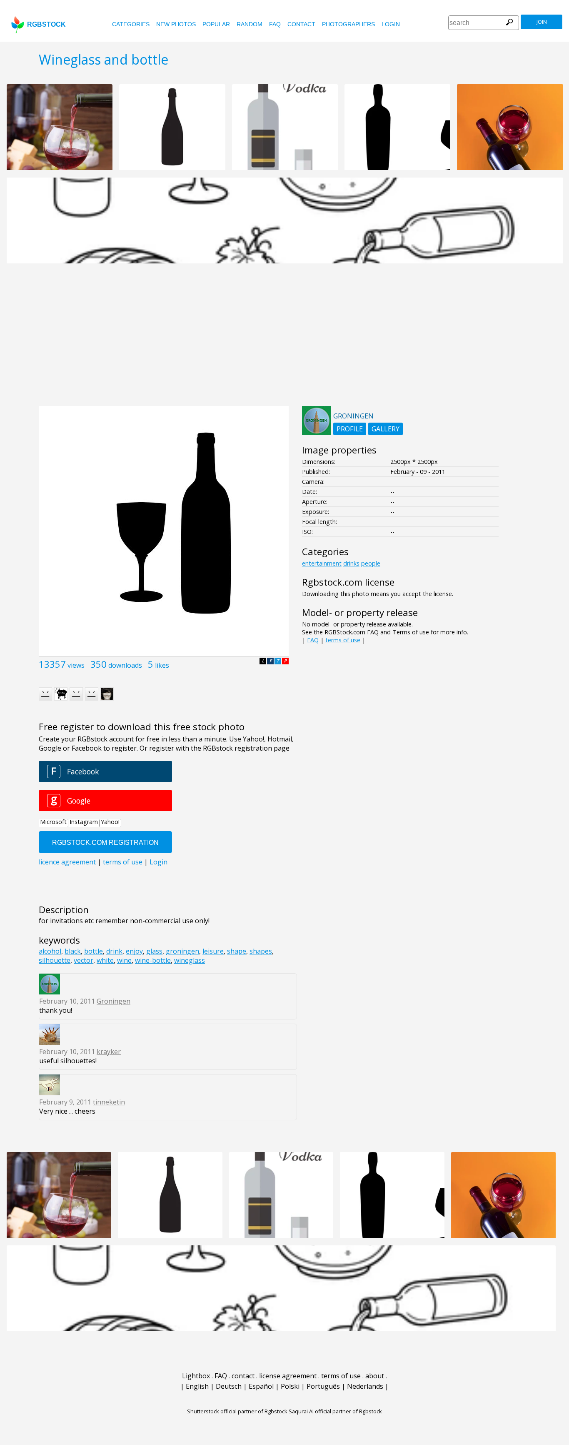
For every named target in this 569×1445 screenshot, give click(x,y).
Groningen (113, 1001)
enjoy (134, 951)
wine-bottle (153, 960)
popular (216, 24)
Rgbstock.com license (348, 582)
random (249, 24)
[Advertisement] (284, 339)
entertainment (322, 563)
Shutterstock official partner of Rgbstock (237, 1411)
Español (261, 1386)
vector (83, 960)
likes (162, 665)
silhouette (54, 960)
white (105, 960)
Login (391, 24)
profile (350, 428)
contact (301, 24)
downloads (125, 665)
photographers (348, 24)
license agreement (288, 1375)
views (76, 665)
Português (323, 1386)
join (542, 21)
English (197, 1386)
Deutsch (229, 1386)
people (370, 563)
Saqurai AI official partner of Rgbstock (335, 1411)
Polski (290, 1386)
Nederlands (365, 1386)
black (73, 951)
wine (124, 960)
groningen (182, 951)
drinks (351, 563)
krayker (109, 1051)
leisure (213, 951)
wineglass (189, 960)
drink (114, 951)
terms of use (342, 640)
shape (236, 951)
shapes (261, 951)
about (374, 1375)
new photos (176, 24)
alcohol (50, 951)
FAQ (275, 24)
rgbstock (46, 24)
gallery (385, 428)
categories (131, 24)
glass (154, 951)
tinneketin (109, 1102)
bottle (93, 951)
